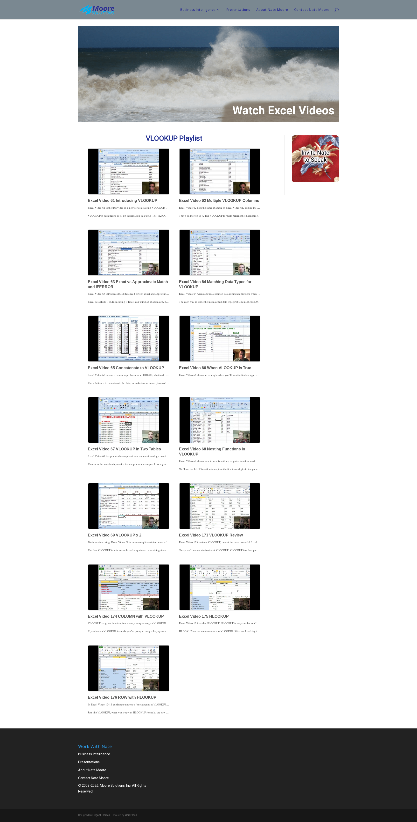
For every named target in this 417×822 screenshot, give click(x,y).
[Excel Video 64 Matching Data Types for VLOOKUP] (220, 252)
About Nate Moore (272, 10)
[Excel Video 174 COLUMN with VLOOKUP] (128, 587)
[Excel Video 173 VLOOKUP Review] (220, 506)
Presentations (238, 10)
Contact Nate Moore (311, 10)
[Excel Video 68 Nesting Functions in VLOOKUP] (220, 420)
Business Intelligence (197, 10)
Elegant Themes (101, 815)
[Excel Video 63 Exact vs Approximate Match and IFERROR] (128, 252)
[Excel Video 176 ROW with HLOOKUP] (128, 668)
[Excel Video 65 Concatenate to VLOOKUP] (128, 339)
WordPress (131, 815)
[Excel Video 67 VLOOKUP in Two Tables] (128, 420)
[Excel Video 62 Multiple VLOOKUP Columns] (220, 171)
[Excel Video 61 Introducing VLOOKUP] (128, 171)
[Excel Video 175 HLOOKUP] (220, 587)
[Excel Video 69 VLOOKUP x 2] (128, 506)
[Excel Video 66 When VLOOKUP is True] (220, 339)
